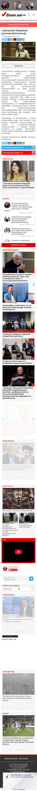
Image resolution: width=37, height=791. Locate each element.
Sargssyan (22, 789)
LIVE (4, 540)
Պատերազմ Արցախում (18, 25)
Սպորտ (6, 713)
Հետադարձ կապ (11, 758)
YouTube (16, 153)
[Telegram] (3, 39)
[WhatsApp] (23, 39)
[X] (15, 39)
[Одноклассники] (12, 39)
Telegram (16, 147)
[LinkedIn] (17, 39)
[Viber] (20, 39)
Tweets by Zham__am (9, 639)
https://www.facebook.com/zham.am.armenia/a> (22, 776)
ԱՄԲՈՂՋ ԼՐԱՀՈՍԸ (18, 245)
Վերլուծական (8, 441)
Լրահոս (6, 198)
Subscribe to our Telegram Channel (10, 578)
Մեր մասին (23, 758)
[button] (4, 176)
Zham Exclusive (8, 486)
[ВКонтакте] (9, 39)
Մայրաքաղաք (8, 671)
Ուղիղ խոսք (8, 159)
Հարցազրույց (8, 595)
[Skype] (6, 39)
